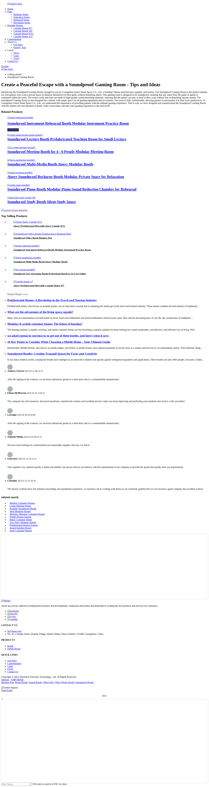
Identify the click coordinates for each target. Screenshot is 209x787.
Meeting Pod (7, 682)
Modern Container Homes (22, 503)
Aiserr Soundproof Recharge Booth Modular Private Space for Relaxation (65, 177)
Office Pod (48, 682)
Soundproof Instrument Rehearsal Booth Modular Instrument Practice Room (68, 123)
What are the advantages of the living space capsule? (40, 312)
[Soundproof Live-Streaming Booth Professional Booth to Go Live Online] (24, 269)
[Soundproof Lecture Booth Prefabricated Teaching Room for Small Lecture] (25, 135)
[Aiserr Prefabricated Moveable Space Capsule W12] (27, 222)
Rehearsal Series (21, 20)
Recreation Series (21, 22)
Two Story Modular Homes (23, 522)
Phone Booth (21, 682)
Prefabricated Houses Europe (24, 525)
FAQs (16, 58)
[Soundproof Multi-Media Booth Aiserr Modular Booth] (21, 160)
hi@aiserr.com (14, 631)
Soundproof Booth (84, 682)
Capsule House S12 (23, 36)
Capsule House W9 (22, 31)
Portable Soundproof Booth (23, 508)
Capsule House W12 (23, 33)
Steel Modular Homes (20, 511)
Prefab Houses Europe (20, 517)
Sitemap (5, 679)
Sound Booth (35, 682)
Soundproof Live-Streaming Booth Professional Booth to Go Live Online (49, 273)
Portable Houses (15, 25)
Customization (14, 39)
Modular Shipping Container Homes (27, 514)
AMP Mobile (17, 679)
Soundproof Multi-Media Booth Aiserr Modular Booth (50, 164)
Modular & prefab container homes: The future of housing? (44, 323)
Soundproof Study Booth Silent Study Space (41, 202)
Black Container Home (21, 519)
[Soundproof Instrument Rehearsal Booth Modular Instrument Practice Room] (20, 117)
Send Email (6, 690)
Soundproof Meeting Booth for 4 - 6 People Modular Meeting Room (60, 152)
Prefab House (14, 648)
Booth (10, 646)
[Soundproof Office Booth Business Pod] (42, 234)
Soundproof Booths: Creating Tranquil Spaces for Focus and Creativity (52, 353)
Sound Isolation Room (20, 528)
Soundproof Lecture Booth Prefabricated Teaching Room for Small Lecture (66, 139)
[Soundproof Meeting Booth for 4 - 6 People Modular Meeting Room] (21, 147)
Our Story (18, 44)
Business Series (20, 14)
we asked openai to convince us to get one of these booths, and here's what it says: (58, 335)
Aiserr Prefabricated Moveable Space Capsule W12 (39, 226)
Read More (13, 130)
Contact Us (12, 61)
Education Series (21, 17)
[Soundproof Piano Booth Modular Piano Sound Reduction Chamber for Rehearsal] (18, 185)
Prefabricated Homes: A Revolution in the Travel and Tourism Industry (52, 300)
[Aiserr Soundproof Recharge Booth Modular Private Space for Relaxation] (20, 172)
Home (10, 9)
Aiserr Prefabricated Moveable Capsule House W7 (38, 285)
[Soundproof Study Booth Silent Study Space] (21, 197)
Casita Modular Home (20, 506)
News (16, 53)
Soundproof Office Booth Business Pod (32, 238)
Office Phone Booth (64, 682)
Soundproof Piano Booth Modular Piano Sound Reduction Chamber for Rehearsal (71, 189)
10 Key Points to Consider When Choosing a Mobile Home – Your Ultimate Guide (58, 342)
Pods (9, 11)
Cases (16, 55)
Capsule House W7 (22, 28)
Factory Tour (19, 47)
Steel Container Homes (21, 530)
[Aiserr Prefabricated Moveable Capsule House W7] (23, 281)
